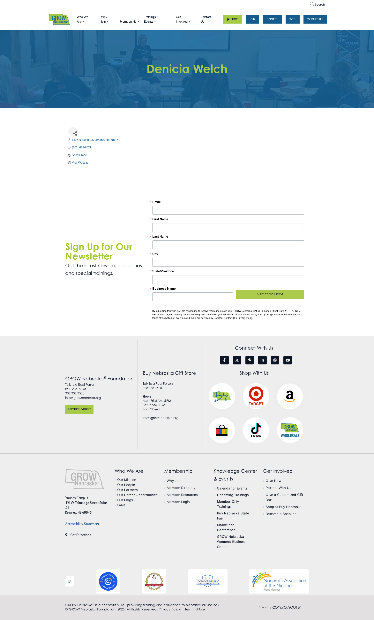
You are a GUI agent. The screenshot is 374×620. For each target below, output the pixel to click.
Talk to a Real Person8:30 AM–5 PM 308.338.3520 (80, 389)
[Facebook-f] (224, 360)
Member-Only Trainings (228, 504)
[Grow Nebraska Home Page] (84, 479)
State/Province (163, 271)
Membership (128, 21)
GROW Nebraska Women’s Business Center (231, 542)
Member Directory (181, 488)
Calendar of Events (232, 488)
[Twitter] (237, 360)
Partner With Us (278, 488)
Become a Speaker (281, 514)
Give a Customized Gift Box (284, 497)
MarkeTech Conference (226, 527)
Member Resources (182, 495)
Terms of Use (195, 609)
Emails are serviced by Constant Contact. (211, 317)
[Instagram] (275, 360)
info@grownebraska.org (83, 398)
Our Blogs (125, 500)
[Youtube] (287, 360)
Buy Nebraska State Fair (233, 515)
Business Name (164, 288)
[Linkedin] (262, 360)
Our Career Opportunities (137, 495)
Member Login (178, 502)
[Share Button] (73, 131)
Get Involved (182, 19)
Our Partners (127, 490)
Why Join (104, 19)
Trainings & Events (151, 19)
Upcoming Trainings (233, 495)
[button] (232, 19)
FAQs (121, 505)
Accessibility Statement (82, 524)
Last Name (160, 236)
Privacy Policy (170, 609)
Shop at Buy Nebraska (284, 507)
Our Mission (126, 480)
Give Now (273, 481)
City (155, 253)
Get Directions (80, 535)
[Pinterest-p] (249, 360)
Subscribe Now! (270, 294)
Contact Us (206, 19)
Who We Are (82, 19)
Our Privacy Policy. (243, 317)
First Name (160, 219)
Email (156, 201)
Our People (126, 485)
